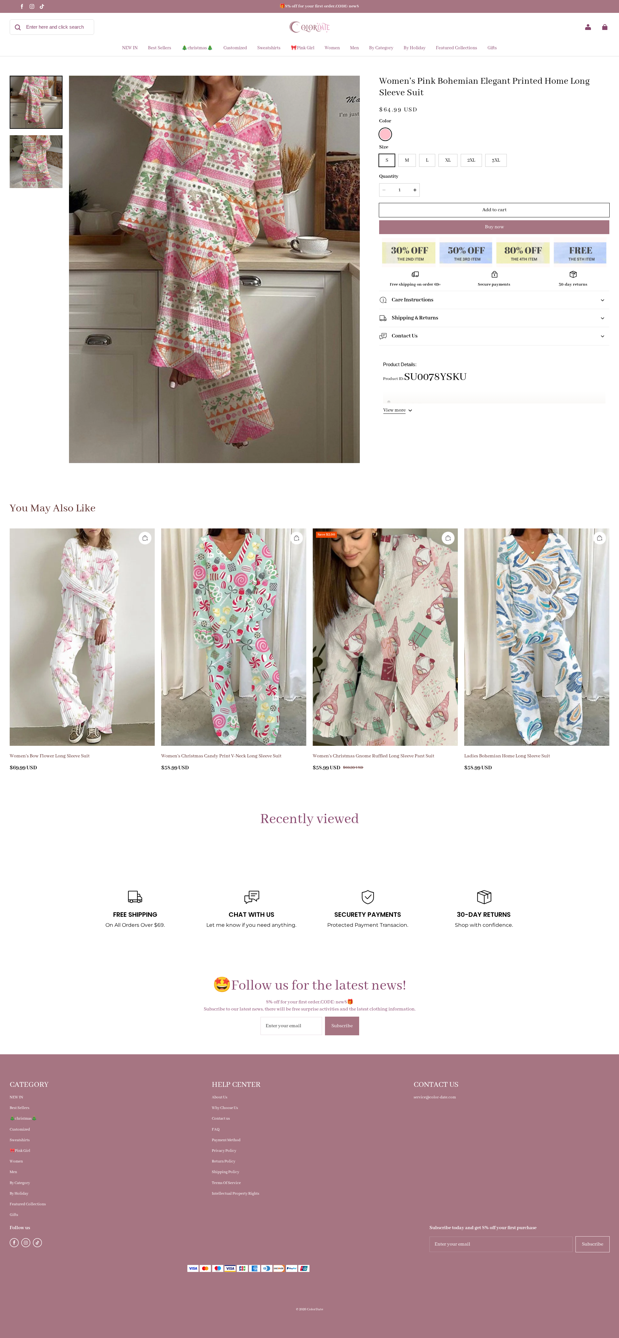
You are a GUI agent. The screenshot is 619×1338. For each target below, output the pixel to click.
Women (16, 1161)
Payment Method (226, 1140)
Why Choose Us (225, 1108)
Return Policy (223, 1161)
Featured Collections (28, 1204)
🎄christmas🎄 (23, 1118)
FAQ (216, 1129)
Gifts (14, 1214)
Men (13, 1172)
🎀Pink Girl (20, 1150)
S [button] (387, 160)
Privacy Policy (224, 1150)
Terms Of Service (226, 1183)
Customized (20, 1129)
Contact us (221, 1118)
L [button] (427, 160)
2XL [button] (471, 160)
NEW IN (16, 1097)
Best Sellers (19, 1108)
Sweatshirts (20, 1140)
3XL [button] (496, 160)
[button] (385, 134)
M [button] (407, 160)
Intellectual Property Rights (235, 1193)
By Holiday (19, 1193)
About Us (219, 1097)
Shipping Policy (225, 1172)
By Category (20, 1183)
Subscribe (342, 1026)
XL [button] (448, 160)
